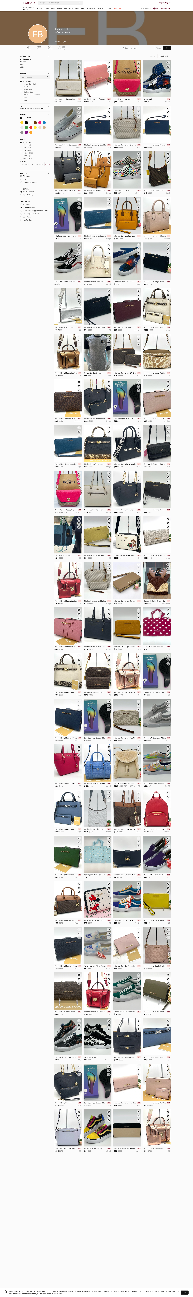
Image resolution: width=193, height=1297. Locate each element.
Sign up (168, 3)
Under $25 (27, 145)
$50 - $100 (27, 150)
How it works (146, 8)
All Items (26, 176)
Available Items (29, 208)
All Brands (27, 81)
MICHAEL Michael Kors (31, 95)
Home (59, 8)
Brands (100, 8)
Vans (25, 100)
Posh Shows (117, 8)
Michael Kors (28, 92)
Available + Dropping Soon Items (35, 211)
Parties (108, 8)
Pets (77, 8)
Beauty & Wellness (88, 8)
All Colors (27, 118)
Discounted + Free (30, 182)
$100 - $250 (28, 153)
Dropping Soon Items (31, 214)
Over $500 (27, 158)
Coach (25, 87)
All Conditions (28, 192)
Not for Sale (27, 220)
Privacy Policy (58, 1294)
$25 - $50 (27, 148)
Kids (53, 8)
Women (40, 8)
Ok (185, 1293)
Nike (25, 97)
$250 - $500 (28, 156)
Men (47, 8)
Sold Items (27, 217)
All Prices (27, 142)
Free (24, 179)
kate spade (27, 89)
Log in (161, 3)
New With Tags (28, 195)
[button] (43, 3)
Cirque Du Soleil (29, 84)
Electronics (68, 8)
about (158, 48)
